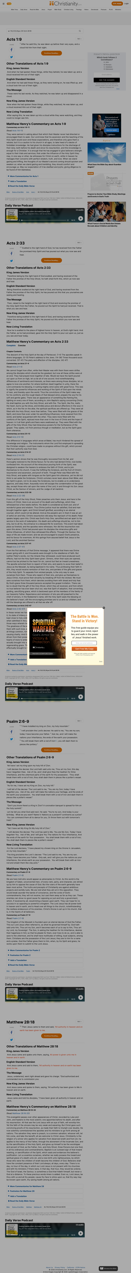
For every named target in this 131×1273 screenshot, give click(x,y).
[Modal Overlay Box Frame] (65, 636)
